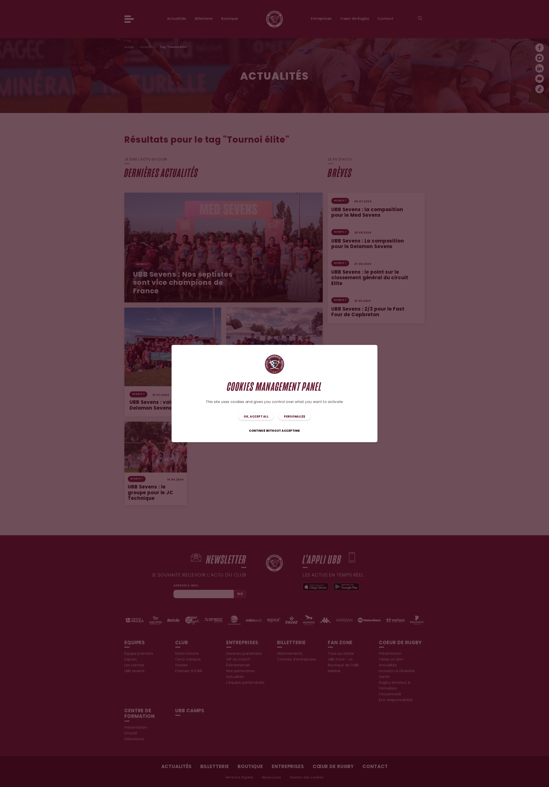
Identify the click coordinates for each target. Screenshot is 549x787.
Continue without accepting (274, 430)
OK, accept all (256, 416)
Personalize (294, 416)
